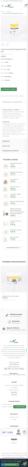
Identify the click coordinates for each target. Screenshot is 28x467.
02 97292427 (14, 364)
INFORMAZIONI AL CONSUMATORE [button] (12, 102)
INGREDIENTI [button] (6, 141)
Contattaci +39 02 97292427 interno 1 (13, 1)
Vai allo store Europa (10, 464)
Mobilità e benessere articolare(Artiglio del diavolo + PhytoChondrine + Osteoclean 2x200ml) (17, 211)
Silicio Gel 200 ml (14, 237)
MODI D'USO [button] (6, 146)
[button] (25, 6)
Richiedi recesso (20, 406)
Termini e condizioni (7, 407)
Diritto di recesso (7, 404)
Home (2, 12)
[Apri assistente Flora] (25, 464)
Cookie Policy (14, 394)
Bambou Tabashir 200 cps (17, 201)
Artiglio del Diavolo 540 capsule (10, 296)
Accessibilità (14, 387)
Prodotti (9, 12)
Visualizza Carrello (14, 417)
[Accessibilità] (2, 464)
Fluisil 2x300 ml (14, 179)
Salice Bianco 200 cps (16, 230)
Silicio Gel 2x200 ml (15, 187)
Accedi (14, 419)
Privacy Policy (14, 392)
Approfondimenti (14, 390)
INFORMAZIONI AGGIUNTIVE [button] (10, 151)
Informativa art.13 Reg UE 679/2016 (14, 385)
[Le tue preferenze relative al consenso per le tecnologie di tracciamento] (26, 350)
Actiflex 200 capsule (15, 194)
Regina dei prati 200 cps (16, 172)
